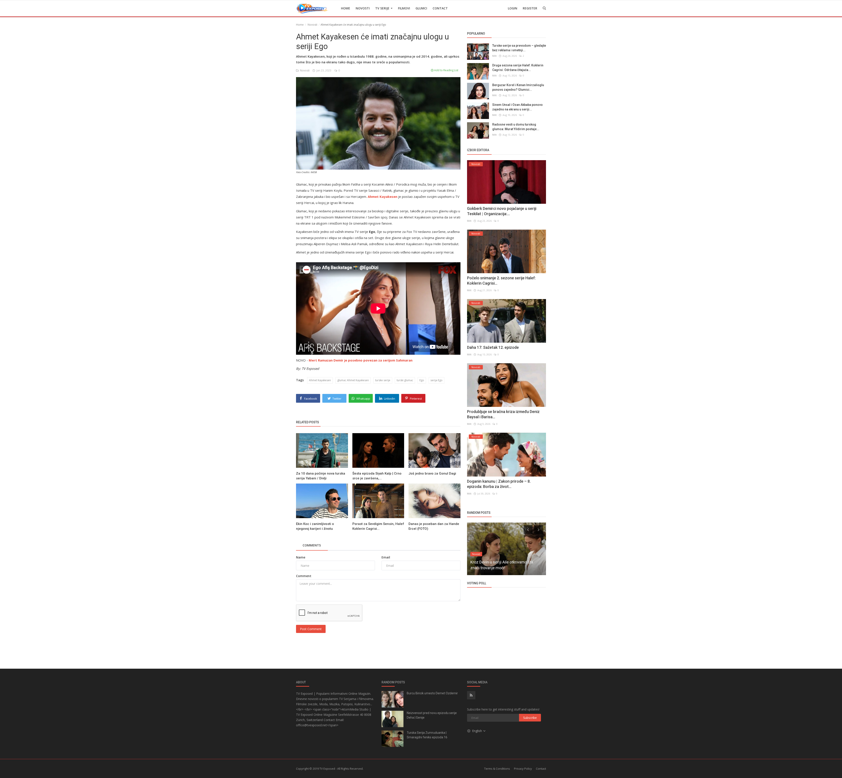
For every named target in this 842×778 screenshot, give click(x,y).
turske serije (382, 380)
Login (512, 8)
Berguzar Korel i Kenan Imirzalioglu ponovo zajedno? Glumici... (518, 87)
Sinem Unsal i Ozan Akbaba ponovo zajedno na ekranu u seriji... (517, 107)
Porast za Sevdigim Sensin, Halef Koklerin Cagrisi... (378, 526)
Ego (421, 380)
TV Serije (382, 8)
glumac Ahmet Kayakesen (353, 380)
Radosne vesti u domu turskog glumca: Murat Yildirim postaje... (515, 127)
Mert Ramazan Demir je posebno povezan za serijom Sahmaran (360, 360)
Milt (494, 55)
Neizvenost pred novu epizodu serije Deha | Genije (432, 715)
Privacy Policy (523, 769)
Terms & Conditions (497, 769)
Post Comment (311, 629)
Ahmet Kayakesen (320, 380)
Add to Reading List (445, 70)
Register (530, 8)
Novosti (363, 8)
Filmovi (404, 8)
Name (300, 557)
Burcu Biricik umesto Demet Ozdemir (432, 693)
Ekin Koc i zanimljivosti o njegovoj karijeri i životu (315, 526)
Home (345, 8)
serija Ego (436, 380)
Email (386, 557)
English (477, 731)
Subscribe (530, 718)
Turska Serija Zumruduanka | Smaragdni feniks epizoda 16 (427, 735)
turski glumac (405, 380)
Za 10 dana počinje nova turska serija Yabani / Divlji (320, 475)
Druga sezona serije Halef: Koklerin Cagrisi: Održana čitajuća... (517, 68)
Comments (312, 545)
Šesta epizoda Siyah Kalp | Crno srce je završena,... (376, 475)
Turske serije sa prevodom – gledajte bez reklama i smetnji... (519, 48)
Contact (440, 8)
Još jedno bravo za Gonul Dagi (432, 473)
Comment (303, 576)
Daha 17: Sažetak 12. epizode (493, 347)
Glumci (421, 8)
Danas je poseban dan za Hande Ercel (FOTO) (434, 526)
